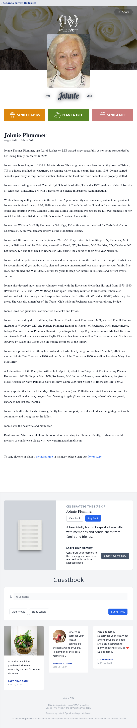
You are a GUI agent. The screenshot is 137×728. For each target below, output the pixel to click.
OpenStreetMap (72, 713)
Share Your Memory (115, 555)
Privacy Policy (59, 707)
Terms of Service (77, 707)
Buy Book (93, 518)
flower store (95, 456)
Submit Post (118, 611)
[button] (24, 641)
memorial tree (44, 456)
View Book (74, 518)
